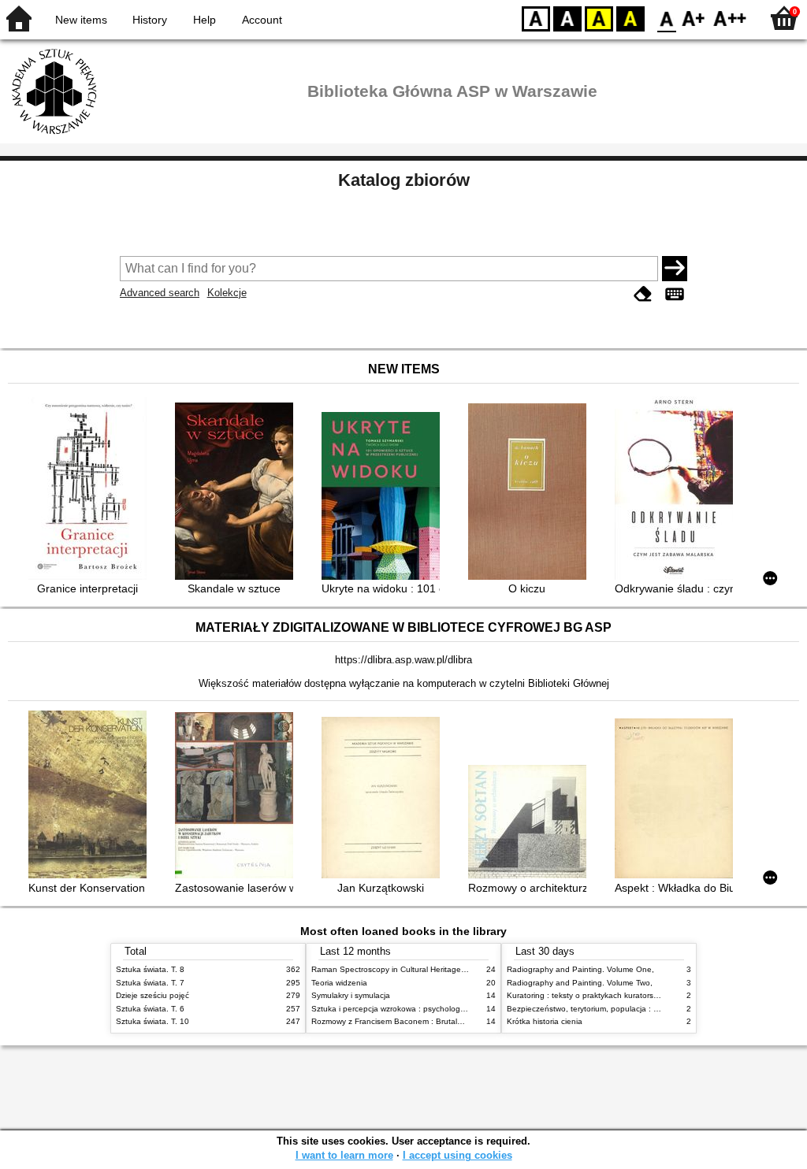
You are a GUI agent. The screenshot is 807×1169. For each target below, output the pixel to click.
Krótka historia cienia (544, 1021)
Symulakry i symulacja (350, 995)
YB (599, 17)
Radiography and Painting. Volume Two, (580, 982)
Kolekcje (227, 293)
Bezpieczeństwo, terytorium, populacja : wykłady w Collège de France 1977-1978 (654, 1008)
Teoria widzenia (339, 982)
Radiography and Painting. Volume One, (580, 969)
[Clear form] (643, 294)
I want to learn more (344, 1155)
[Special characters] (674, 294)
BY (630, 17)
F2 (730, 17)
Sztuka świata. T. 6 (150, 1008)
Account (262, 19)
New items (81, 19)
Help (204, 19)
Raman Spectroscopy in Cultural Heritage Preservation (410, 969)
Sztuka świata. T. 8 (150, 969)
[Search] (674, 268)
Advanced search (159, 293)
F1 (693, 17)
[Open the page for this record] (91, 490)
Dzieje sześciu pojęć (152, 995)
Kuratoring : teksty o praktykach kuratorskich (587, 995)
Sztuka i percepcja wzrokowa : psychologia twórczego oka (416, 1008)
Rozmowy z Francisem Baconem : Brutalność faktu (403, 1021)
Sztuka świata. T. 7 (150, 982)
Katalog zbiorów (404, 180)
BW (567, 17)
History (149, 19)
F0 (667, 17)
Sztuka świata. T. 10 (152, 1021)
